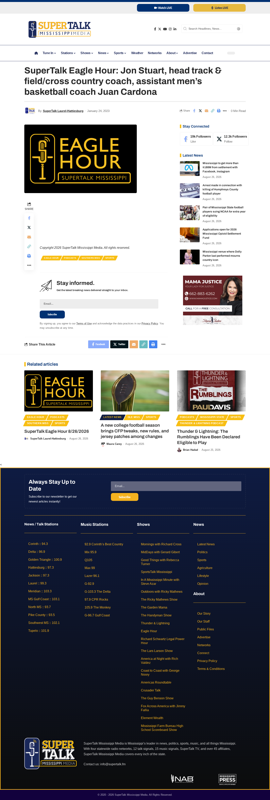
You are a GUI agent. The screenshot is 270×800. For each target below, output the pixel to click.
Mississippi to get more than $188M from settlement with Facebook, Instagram (220, 167)
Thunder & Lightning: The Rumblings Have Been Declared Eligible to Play (208, 437)
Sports (109, 258)
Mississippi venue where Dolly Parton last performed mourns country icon (222, 255)
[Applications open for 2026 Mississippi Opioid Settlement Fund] (190, 234)
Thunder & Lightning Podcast (202, 423)
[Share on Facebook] (194, 111)
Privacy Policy (150, 323)
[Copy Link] (212, 111)
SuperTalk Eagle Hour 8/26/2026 (56, 431)
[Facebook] (155, 29)
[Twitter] (159, 29)
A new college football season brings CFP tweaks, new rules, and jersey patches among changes (135, 431)
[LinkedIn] (175, 29)
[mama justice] (212, 300)
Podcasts (70, 258)
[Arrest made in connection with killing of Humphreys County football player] (190, 190)
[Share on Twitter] (200, 111)
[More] (225, 111)
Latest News (112, 417)
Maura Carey (114, 443)
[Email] (206, 111)
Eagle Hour (51, 258)
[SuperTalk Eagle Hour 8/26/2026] (58, 390)
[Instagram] (170, 29)
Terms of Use (84, 323)
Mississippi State (212, 417)
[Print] (218, 111)
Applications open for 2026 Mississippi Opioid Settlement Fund (222, 233)
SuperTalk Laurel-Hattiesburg (63, 111)
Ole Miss (134, 417)
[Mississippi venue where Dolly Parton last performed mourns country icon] (190, 257)
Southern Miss (91, 258)
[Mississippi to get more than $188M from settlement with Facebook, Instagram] (190, 168)
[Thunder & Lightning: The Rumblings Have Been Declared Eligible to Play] (211, 390)
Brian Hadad (190, 449)
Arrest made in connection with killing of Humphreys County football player (222, 189)
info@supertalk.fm (113, 764)
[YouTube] (165, 29)
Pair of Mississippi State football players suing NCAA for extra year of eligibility (224, 211)
